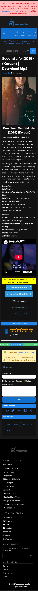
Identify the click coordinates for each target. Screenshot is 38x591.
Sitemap (6, 577)
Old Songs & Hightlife (11, 479)
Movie (7, 73)
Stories (7, 424)
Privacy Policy (8, 573)
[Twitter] (13, 411)
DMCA (5, 569)
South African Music (11, 468)
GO (33, 51)
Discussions (27, 424)
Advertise (7, 532)
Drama (15, 313)
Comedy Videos (9, 493)
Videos (7, 430)
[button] (4, 33)
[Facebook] (25, 411)
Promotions (7, 535)
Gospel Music (8, 475)
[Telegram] (31, 411)
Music (16, 424)
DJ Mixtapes (8, 483)
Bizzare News (8, 486)
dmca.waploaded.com (10, 11)
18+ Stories (7, 465)
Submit (19, 400)
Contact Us (7, 539)
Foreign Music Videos (11, 501)
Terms (5, 566)
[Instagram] (19, 411)
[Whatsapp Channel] (7, 411)
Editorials (7, 490)
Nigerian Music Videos (12, 497)
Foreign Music (8, 472)
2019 (23, 313)
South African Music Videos (14, 504)
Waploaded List (9, 508)
